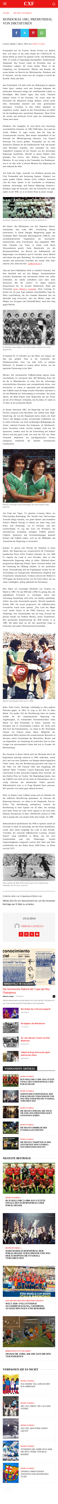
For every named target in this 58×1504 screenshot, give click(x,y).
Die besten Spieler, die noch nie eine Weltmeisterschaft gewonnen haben (36, 1113)
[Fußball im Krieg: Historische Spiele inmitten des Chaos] (11, 1056)
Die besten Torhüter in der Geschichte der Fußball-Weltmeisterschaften (35, 1144)
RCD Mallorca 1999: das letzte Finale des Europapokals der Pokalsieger (37, 1081)
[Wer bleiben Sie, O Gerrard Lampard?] (11, 1013)
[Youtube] (37, 934)
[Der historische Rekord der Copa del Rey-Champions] (29, 967)
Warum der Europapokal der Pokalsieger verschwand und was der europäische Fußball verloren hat (37, 1097)
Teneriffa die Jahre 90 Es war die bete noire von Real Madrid (36, 1451)
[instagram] (26, 934)
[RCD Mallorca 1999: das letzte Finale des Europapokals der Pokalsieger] (11, 1080)
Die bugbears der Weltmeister (33, 1023)
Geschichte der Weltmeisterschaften (24, 1301)
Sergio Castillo (32, 926)
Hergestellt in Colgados (19, 983)
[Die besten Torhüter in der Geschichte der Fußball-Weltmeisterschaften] (11, 1143)
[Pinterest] (33, 33)
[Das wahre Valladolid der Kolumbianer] (11, 1384)
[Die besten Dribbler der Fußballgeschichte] (11, 1128)
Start (6, 13)
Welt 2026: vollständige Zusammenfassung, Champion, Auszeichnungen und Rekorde (25, 1306)
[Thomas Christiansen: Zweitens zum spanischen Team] (11, 1473)
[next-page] (9, 1489)
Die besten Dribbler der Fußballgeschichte (33, 1129)
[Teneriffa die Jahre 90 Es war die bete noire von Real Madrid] (11, 1451)
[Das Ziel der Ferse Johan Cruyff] (11, 1428)
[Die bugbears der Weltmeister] (11, 1027)
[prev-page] (4, 1489)
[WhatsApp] (41, 33)
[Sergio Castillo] (17, 926)
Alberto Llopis (38, 44)
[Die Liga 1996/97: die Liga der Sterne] (11, 1406)
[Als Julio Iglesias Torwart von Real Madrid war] (11, 1042)
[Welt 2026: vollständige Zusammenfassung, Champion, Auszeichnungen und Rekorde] (29, 1281)
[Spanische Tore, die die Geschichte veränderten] (29, 1331)
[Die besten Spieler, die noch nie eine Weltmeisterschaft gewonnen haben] (11, 1112)
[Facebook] (16, 33)
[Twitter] (25, 33)
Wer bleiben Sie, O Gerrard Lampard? (35, 1009)
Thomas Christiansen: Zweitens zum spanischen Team (34, 1474)
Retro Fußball (23, 13)
